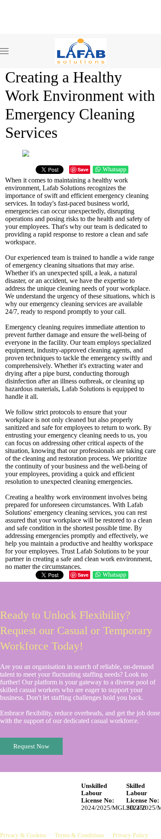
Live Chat (21, 15)
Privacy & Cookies (23, 835)
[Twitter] (26, 29)
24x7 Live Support (81, 15)
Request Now (31, 746)
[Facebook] (2, 29)
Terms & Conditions (79, 835)
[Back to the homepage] (80, 51)
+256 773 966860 (125, 3)
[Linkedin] (14, 29)
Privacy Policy (130, 835)
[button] (4, 51)
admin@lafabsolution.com (43, 3)
